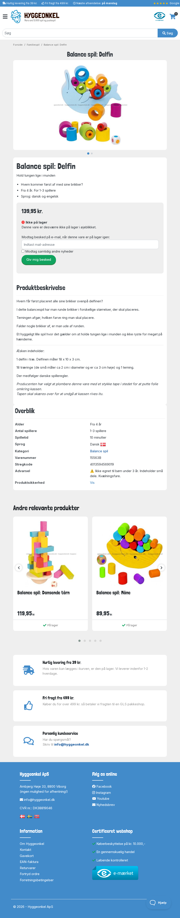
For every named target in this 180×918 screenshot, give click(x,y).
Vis (92, 482)
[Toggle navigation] (4, 16)
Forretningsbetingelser (37, 880)
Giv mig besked (38, 259)
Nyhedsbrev (105, 805)
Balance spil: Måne (113, 592)
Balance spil (99, 451)
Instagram (103, 793)
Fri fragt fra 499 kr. (56, 3)
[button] (79, 641)
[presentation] (18, 567)
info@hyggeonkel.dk (71, 744)
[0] (173, 16)
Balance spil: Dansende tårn (43, 592)
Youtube (102, 798)
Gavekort (27, 856)
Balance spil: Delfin (55, 44)
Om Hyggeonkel (32, 844)
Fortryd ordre (30, 874)
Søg (169, 33)
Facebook (103, 786)
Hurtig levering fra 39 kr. (21, 3)
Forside (18, 44)
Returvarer (28, 868)
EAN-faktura (29, 862)
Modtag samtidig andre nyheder (49, 251)
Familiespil (33, 44)
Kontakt (25, 850)
